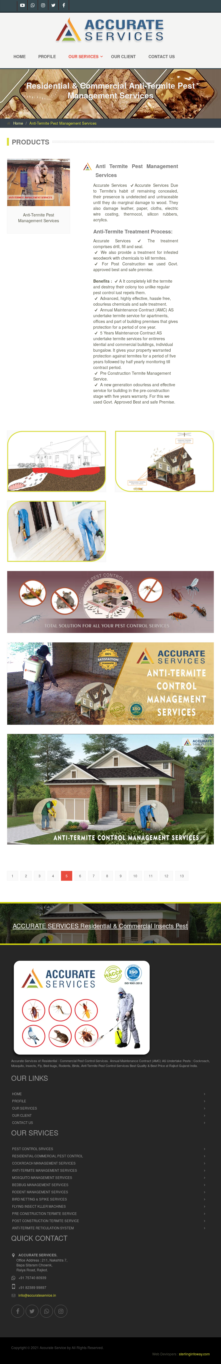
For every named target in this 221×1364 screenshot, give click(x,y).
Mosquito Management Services (42, 1190)
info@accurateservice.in (37, 1307)
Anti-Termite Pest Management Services (63, 123)
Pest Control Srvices (32, 1161)
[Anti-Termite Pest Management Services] (105, 684)
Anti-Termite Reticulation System (43, 1240)
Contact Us (22, 1135)
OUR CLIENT (123, 56)
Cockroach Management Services (44, 1175)
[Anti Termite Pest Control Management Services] (41, 182)
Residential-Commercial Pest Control (47, 1168)
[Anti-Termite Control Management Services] (51, 461)
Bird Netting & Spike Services (39, 1211)
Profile (19, 1113)
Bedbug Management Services (40, 1197)
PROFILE (47, 56)
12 (166, 875)
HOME (20, 56)
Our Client (22, 1128)
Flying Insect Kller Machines (39, 1219)
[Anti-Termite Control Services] (159, 461)
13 (182, 875)
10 (135, 875)
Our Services (24, 1120)
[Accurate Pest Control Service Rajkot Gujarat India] (110, 29)
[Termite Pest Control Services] (51, 531)
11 (151, 875)
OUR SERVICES (83, 56)
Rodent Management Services (40, 1204)
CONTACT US (161, 56)
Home (18, 123)
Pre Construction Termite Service (44, 1226)
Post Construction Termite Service (45, 1233)
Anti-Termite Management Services (44, 1183)
